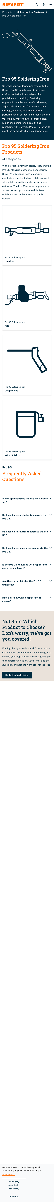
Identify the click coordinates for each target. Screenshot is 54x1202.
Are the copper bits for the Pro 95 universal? (21, 583)
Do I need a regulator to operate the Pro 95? (25, 533)
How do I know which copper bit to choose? (21, 599)
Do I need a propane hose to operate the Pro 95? (25, 550)
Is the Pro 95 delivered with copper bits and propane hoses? (25, 566)
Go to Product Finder (17, 675)
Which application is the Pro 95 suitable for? (25, 500)
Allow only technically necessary (14, 1185)
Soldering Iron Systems (30, 12)
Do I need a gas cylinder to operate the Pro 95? (24, 517)
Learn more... (8, 1174)
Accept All (14, 1196)
